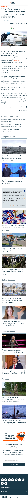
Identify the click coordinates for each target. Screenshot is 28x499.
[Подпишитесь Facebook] (5, 479)
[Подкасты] (2, 483)
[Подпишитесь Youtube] (12, 479)
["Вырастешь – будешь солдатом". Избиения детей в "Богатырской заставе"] (14, 389)
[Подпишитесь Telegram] (16, 479)
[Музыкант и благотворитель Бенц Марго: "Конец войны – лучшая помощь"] (14, 289)
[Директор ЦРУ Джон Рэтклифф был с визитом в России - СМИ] (14, 362)
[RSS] (23, 479)
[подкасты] (11, 497)
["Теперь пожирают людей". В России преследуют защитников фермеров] (14, 412)
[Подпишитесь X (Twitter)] (9, 479)
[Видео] (17, 497)
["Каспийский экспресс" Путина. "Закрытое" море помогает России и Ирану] (14, 147)
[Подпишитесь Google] (2, 479)
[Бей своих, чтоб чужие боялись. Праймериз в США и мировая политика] (14, 217)
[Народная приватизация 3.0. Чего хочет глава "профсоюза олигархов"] (14, 170)
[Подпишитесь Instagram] (19, 479)
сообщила (16, 61)
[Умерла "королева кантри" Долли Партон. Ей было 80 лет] (14, 341)
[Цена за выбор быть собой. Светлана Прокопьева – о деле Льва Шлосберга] (14, 312)
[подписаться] (5, 483)
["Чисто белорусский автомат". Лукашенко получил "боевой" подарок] (14, 261)
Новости (4, 6)
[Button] (10, 24)
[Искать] (24, 497)
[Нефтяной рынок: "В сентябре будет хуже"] (14, 240)
